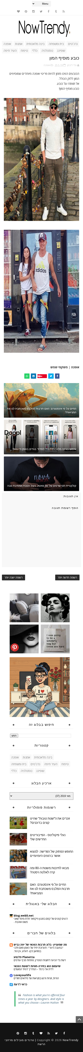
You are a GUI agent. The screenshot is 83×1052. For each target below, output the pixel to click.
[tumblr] (56, 11)
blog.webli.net (24, 915)
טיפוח (24, 50)
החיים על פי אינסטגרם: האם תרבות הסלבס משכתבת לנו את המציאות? (41, 410)
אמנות (18, 44)
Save (39, 376)
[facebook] (49, 11)
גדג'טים (73, 44)
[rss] (64, 11)
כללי (34, 50)
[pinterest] (26, 11)
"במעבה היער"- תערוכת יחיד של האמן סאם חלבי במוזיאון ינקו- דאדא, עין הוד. (38, 949)
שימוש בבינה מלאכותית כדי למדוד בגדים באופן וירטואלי (44, 449)
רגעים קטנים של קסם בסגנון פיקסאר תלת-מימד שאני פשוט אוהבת (41, 920)
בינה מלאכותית (35, 44)
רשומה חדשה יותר (67, 577)
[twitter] (41, 11)
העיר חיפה (10, 50)
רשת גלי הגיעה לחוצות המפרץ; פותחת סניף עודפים (40, 960)
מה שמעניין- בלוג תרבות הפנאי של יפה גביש (40, 944)
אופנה (7, 44)
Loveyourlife (22, 975)
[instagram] (33, 11)
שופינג (61, 50)
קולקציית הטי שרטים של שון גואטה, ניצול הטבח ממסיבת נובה (41, 485)
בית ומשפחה (56, 44)
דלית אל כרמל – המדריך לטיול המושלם (33, 969)
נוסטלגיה (47, 50)
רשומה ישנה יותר (13, 577)
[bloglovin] (18, 11)
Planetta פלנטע (24, 957)
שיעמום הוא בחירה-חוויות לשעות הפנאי (37, 966)
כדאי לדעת (20, 984)
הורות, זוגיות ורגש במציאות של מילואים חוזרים (36, 978)
